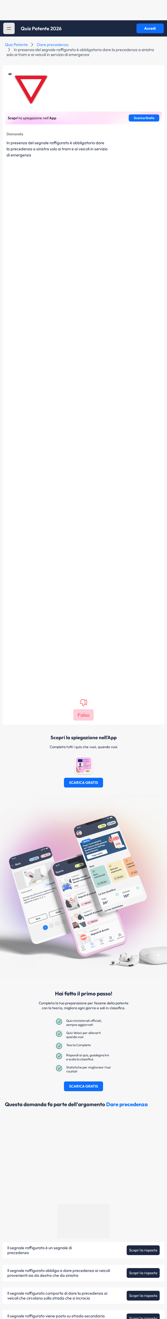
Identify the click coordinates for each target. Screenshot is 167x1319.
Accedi (150, 28)
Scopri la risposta (143, 1250)
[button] (9, 28)
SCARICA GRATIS (83, 782)
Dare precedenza (52, 44)
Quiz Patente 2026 (41, 28)
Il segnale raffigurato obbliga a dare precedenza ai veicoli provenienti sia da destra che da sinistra (58, 1273)
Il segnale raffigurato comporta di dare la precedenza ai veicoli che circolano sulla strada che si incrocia (57, 1296)
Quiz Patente (16, 44)
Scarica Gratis (144, 118)
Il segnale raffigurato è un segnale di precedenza (39, 1250)
